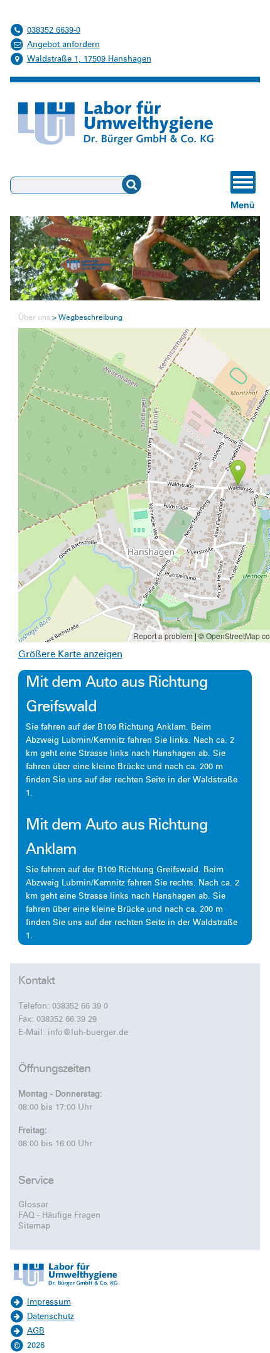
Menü (242, 205)
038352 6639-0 (53, 30)
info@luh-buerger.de (88, 1032)
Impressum (49, 1302)
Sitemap (34, 1226)
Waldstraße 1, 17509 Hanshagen (89, 59)
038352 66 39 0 (80, 1006)
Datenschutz (50, 1317)
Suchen (140, 185)
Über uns (34, 317)
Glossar (33, 1205)
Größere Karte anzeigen (70, 654)
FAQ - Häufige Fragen (59, 1215)
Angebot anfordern (63, 45)
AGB (36, 1331)
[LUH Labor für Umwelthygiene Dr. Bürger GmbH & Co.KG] (65, 1288)
